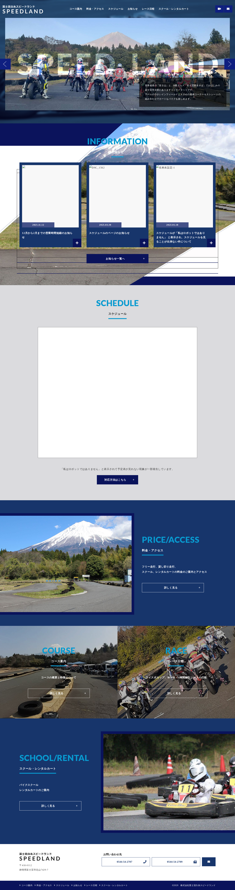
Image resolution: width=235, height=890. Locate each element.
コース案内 (76, 9)
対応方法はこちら (115, 479)
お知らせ (133, 9)
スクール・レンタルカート (174, 9)
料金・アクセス (95, 9)
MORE (50, 204)
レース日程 (148, 9)
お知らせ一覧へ (115, 258)
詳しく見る (171, 587)
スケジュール (115, 9)
